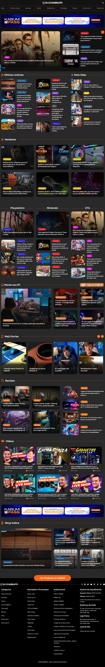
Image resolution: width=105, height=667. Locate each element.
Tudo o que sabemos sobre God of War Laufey (59, 129)
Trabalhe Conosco (59, 650)
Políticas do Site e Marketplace (63, 608)
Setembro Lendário (33, 616)
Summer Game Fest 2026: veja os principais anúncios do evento (91, 63)
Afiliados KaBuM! (59, 601)
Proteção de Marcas (60, 619)
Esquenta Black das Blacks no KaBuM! (89, 369)
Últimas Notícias (6, 594)
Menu (2, 8)
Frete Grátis (30, 630)
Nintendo (85, 33)
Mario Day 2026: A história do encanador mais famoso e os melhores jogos (60, 260)
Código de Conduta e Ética (62, 623)
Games (39, 8)
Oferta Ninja (31, 601)
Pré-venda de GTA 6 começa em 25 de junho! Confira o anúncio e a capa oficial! (24, 112)
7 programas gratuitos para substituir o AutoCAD (93, 110)
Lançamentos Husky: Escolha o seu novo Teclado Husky (24, 86)
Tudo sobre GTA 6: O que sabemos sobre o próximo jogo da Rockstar (94, 262)
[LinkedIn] (85, 584)
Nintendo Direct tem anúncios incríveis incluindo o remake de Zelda (60, 86)
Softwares (88, 106)
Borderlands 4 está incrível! (37, 369)
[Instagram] (100, 584)
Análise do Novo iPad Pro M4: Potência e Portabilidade (91, 431)
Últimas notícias (15, 8)
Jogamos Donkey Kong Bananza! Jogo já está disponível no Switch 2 (92, 393)
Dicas (86, 93)
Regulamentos (31, 637)
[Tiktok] (97, 584)
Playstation (56, 124)
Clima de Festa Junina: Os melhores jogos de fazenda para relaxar (25, 126)
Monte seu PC (5, 623)
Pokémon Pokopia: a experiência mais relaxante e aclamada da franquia (60, 273)
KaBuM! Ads (57, 597)
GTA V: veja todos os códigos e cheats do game (93, 86)
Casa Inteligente (6, 605)
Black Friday (31, 612)
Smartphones (51, 8)
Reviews (75, 8)
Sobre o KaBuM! (58, 594)
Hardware (28, 8)
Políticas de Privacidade (61, 616)
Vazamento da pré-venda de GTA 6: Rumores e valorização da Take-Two (95, 275)
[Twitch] (94, 584)
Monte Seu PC (87, 8)
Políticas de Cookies (60, 612)
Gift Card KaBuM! (32, 608)
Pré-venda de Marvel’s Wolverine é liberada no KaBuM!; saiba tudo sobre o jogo (25, 260)
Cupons (29, 626)
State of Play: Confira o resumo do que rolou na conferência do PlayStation (25, 247)
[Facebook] (82, 584)
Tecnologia (64, 8)
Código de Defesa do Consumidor (64, 626)
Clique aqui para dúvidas (87, 631)
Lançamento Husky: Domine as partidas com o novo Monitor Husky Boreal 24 (24, 98)
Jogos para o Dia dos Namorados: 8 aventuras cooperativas (59, 99)
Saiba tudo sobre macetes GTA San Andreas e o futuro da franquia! (94, 98)
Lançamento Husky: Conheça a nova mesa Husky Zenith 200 (92, 51)
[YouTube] (91, 584)
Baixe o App (31, 594)
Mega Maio (30, 623)
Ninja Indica (100, 8)
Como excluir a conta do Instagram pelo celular (92, 123)
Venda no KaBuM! (59, 605)
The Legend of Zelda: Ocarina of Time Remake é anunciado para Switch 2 (91, 38)
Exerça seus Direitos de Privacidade (64, 630)
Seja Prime (30, 605)
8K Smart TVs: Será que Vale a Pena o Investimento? (91, 418)
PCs (54, 106)
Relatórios (57, 647)
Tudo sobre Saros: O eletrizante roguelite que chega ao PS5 (24, 272)
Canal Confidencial (59, 637)
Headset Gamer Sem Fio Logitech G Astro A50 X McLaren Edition (65, 368)
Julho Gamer (31, 619)
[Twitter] (88, 584)
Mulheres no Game (33, 634)
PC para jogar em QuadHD (10, 369)
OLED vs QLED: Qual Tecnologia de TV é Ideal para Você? (92, 406)
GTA (19, 105)
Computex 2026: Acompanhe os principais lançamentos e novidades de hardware (58, 114)
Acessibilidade (58, 654)
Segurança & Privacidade (61, 634)
